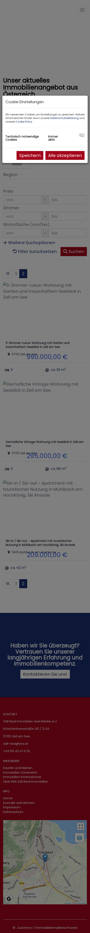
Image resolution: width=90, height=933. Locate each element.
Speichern (30, 155)
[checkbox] (82, 135)
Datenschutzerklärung (64, 118)
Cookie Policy (23, 121)
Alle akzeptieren (65, 155)
